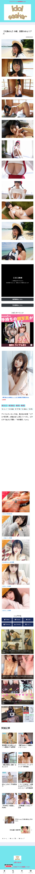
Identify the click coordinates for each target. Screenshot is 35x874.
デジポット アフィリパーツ (28, 705)
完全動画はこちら (17, 305)
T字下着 (18, 409)
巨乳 (18, 405)
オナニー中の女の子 (7, 513)
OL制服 (12, 409)
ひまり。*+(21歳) (6, 586)
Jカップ (5, 405)
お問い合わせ (17, 862)
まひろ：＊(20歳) (6, 610)
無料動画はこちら (17, 299)
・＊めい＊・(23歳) (7, 538)
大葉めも (12, 405)
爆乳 (24, 405)
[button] (31, 434)
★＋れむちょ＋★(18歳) (8, 562)
